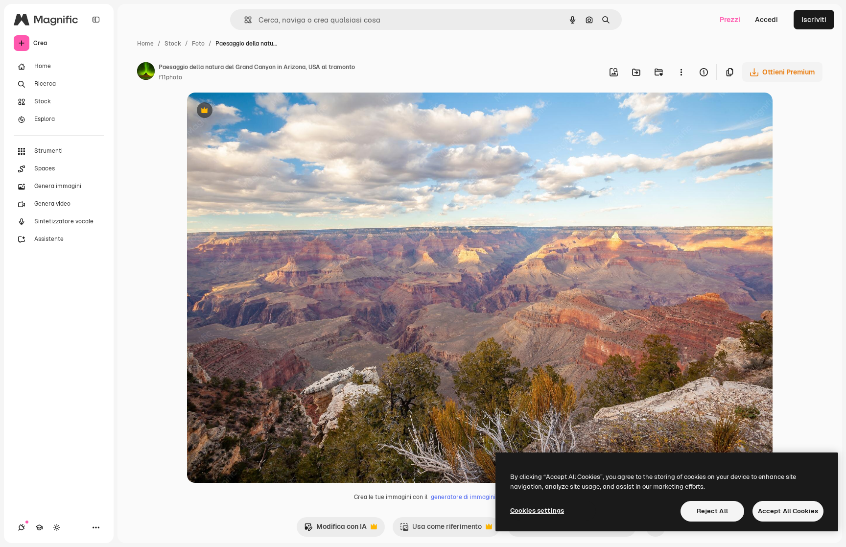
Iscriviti (813, 19)
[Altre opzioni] (681, 72)
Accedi (766, 19)
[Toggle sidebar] (96, 19)
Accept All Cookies (788, 511)
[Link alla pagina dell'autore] (146, 72)
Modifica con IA (335, 529)
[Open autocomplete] (244, 20)
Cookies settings (537, 510)
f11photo (170, 77)
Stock (172, 44)
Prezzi (730, 19)
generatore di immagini (463, 497)
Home (145, 44)
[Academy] (39, 527)
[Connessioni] (21, 527)
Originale (251, 111)
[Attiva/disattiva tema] (57, 527)
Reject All (712, 511)
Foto (198, 44)
